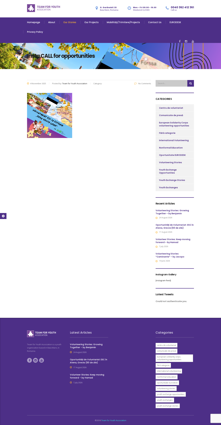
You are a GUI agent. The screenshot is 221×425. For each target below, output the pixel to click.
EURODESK (175, 22)
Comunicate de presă (171, 115)
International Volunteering (174, 140)
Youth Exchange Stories (172, 180)
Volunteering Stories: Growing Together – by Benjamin (172, 212)
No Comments (144, 83)
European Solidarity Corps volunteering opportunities (174, 124)
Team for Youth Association (113, 420)
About (51, 22)
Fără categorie (167, 133)
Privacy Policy (35, 31)
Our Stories (69, 22)
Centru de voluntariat (171, 107)
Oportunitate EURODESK (172, 155)
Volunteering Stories (170, 162)
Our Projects (91, 22)
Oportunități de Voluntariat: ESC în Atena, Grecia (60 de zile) (175, 226)
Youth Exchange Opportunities (168, 171)
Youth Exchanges (168, 187)
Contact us (154, 22)
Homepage (33, 22)
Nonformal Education (171, 147)
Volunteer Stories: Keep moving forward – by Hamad (173, 241)
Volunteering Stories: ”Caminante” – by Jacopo (170, 255)
